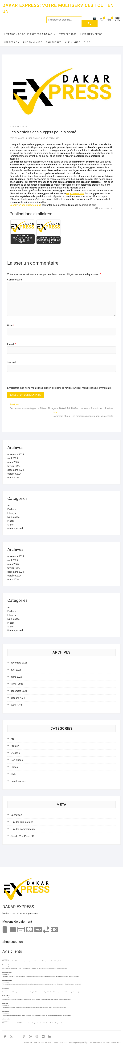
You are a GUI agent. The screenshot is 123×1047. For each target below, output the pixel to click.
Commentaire (15, 279)
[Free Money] (13, 930)
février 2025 (13, 466)
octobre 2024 (14, 473)
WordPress (116, 1042)
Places (11, 520)
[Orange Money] (4, 930)
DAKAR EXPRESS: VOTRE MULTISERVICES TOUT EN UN (58, 8)
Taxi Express (68, 34)
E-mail (11, 344)
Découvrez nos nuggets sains (25, 205)
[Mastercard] (29, 930)
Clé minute (72, 42)
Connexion (16, 814)
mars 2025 (13, 462)
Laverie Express (91, 34)
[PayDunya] (54, 930)
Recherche (90, 23)
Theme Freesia (95, 1042)
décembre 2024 (15, 469)
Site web (11, 362)
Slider (10, 524)
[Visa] (38, 930)
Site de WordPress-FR (22, 836)
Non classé (34, 138)
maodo (20, 138)
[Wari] (46, 930)
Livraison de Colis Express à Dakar (28, 34)
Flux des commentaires (23, 829)
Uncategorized (15, 528)
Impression (11, 42)
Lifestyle (11, 513)
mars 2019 (13, 477)
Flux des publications (22, 822)
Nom (10, 325)
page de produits (75, 193)
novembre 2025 (15, 454)
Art (9, 505)
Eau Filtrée (53, 42)
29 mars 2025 (19, 127)
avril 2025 (12, 458)
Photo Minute (32, 42)
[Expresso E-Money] (21, 930)
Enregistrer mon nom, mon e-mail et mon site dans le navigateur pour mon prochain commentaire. (59, 387)
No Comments (52, 138)
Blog (87, 42)
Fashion (11, 509)
